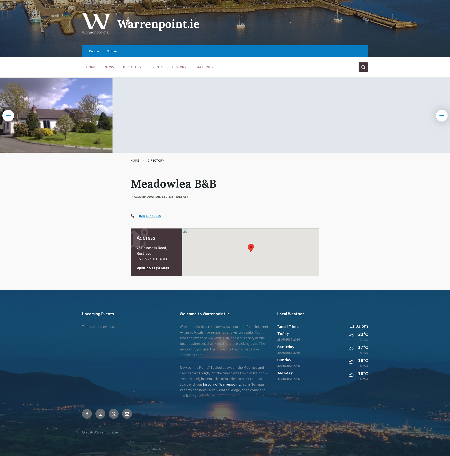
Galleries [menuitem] (204, 67)
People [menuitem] (94, 51)
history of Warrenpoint (221, 384)
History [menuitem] (179, 67)
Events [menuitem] (157, 67)
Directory (156, 161)
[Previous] (8, 116)
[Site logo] (96, 36)
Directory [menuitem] (132, 67)
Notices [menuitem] (112, 51)
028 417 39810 (150, 215)
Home (135, 161)
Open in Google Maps (153, 268)
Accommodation (147, 196)
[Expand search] (363, 67)
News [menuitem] (109, 67)
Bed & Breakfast (175, 196)
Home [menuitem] (91, 67)
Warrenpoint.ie (158, 24)
